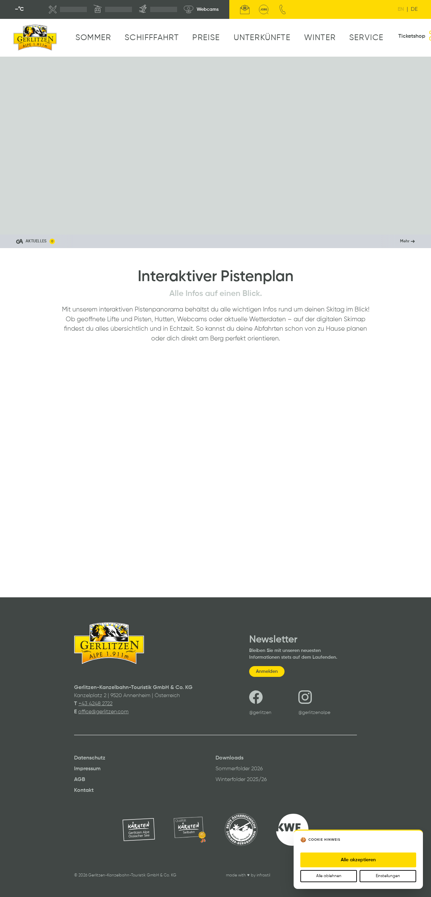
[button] (215, 241)
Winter (320, 38)
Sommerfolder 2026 (239, 769)
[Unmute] (26, 223)
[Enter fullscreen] (419, 223)
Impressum (87, 769)
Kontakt (84, 790)
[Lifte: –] (113, 9)
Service (366, 38)
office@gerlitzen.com (103, 712)
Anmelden (267, 671)
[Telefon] (282, 9)
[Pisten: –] (158, 9)
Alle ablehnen (328, 876)
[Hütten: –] (67, 9)
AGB (79, 779)
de (414, 9)
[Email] (245, 9)
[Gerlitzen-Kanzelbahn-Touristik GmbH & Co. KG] (35, 37)
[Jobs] (263, 9)
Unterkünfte (262, 38)
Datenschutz (89, 758)
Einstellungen (388, 876)
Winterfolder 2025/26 (241, 779)
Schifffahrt (152, 38)
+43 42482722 (95, 704)
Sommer (93, 38)
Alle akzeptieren (358, 860)
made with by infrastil (248, 875)
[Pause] (11, 223)
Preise (206, 38)
